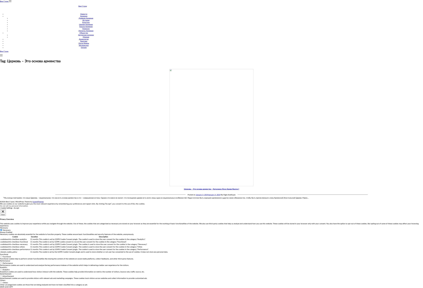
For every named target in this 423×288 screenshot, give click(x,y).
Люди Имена (83, 43)
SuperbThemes (38, 202)
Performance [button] (5, 261)
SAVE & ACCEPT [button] (6, 287)
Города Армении (86, 27)
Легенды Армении (85, 31)
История (86, 20)
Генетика (83, 41)
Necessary (7, 230)
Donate (84, 47)
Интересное (84, 45)
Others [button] (2, 280)
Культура (86, 22)
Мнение (86, 37)
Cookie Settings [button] (7, 208)
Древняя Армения (86, 18)
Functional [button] (4, 254)
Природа (86, 29)
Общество (84, 33)
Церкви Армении (86, 24)
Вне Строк (82, 6)
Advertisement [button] (5, 274)
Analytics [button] (3, 267)
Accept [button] (16, 208)
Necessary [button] (4, 228)
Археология (84, 39)
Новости (83, 14)
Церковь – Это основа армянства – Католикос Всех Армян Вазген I (211, 189)
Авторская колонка (86, 35)
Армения (83, 16)
